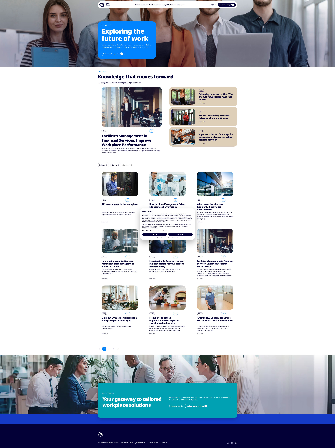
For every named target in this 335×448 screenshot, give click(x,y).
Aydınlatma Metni (127, 443)
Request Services (177, 406)
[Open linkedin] (235, 442)
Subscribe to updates (111, 54)
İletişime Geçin (225, 5)
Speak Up (164, 443)
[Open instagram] (232, 442)
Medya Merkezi (167, 5)
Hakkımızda (153, 5)
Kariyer (179, 5)
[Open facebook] (228, 442)
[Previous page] (100, 349)
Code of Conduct (153, 443)
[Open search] (209, 4)
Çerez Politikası (140, 443)
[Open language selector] (214, 5)
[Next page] (118, 349)
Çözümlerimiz (140, 5)
